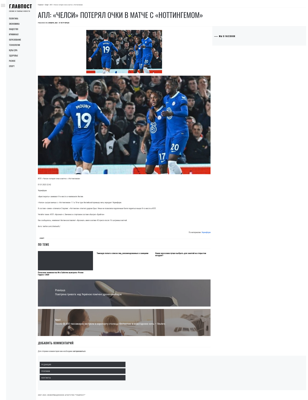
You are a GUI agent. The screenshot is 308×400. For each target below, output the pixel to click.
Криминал (14, 34)
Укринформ (206, 232)
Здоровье (13, 55)
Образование (15, 39)
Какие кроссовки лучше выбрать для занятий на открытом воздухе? (180, 254)
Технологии (14, 45)
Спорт (12, 66)
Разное (12, 60)
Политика (13, 18)
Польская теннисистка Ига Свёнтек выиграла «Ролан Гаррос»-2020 (60, 273)
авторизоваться (79, 351)
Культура (13, 50)
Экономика (14, 23)
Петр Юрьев (65, 23)
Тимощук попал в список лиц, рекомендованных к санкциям (122, 253)
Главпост (20, 6)
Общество (13, 29)
